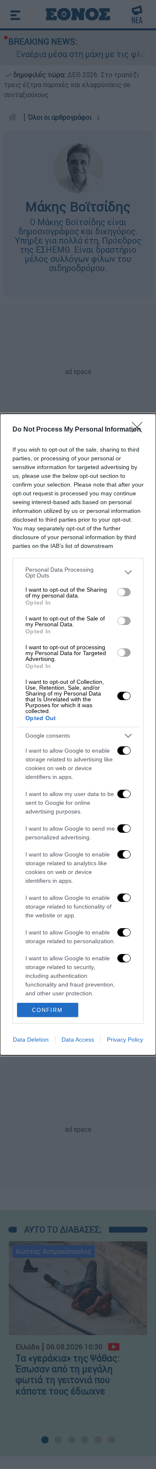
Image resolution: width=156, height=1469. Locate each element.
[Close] (140, 430)
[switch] (124, 592)
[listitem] (78, 572)
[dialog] (78, 735)
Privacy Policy (125, 1039)
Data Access (78, 1039)
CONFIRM (47, 1010)
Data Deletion (31, 1039)
